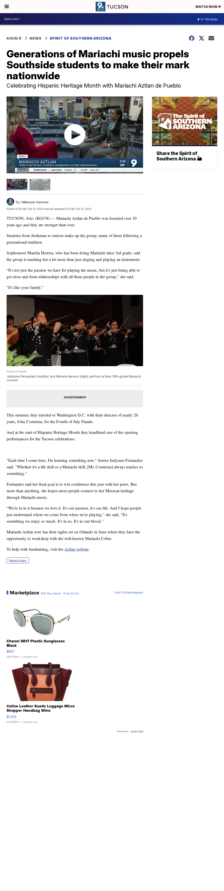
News (36, 38)
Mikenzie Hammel (34, 202)
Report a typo (17, 560)
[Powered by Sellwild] (136, 731)
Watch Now (207, 7)
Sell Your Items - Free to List (60, 593)
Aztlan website (76, 549)
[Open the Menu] (6, 6)
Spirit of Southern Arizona (81, 38)
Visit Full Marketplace (128, 592)
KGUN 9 (14, 38)
